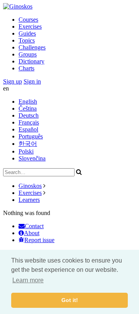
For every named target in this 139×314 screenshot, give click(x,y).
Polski (26, 151)
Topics (27, 40)
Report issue (39, 240)
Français (29, 122)
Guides (27, 33)
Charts (26, 68)
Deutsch (29, 115)
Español (28, 129)
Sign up (12, 81)
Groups (28, 54)
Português (31, 136)
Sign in (32, 81)
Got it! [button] (69, 300)
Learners (29, 199)
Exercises (30, 26)
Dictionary (31, 61)
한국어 (28, 143)
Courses (28, 19)
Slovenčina (32, 158)
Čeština (28, 108)
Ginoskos (30, 186)
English (28, 101)
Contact (34, 226)
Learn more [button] (28, 280)
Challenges (32, 47)
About (31, 233)
